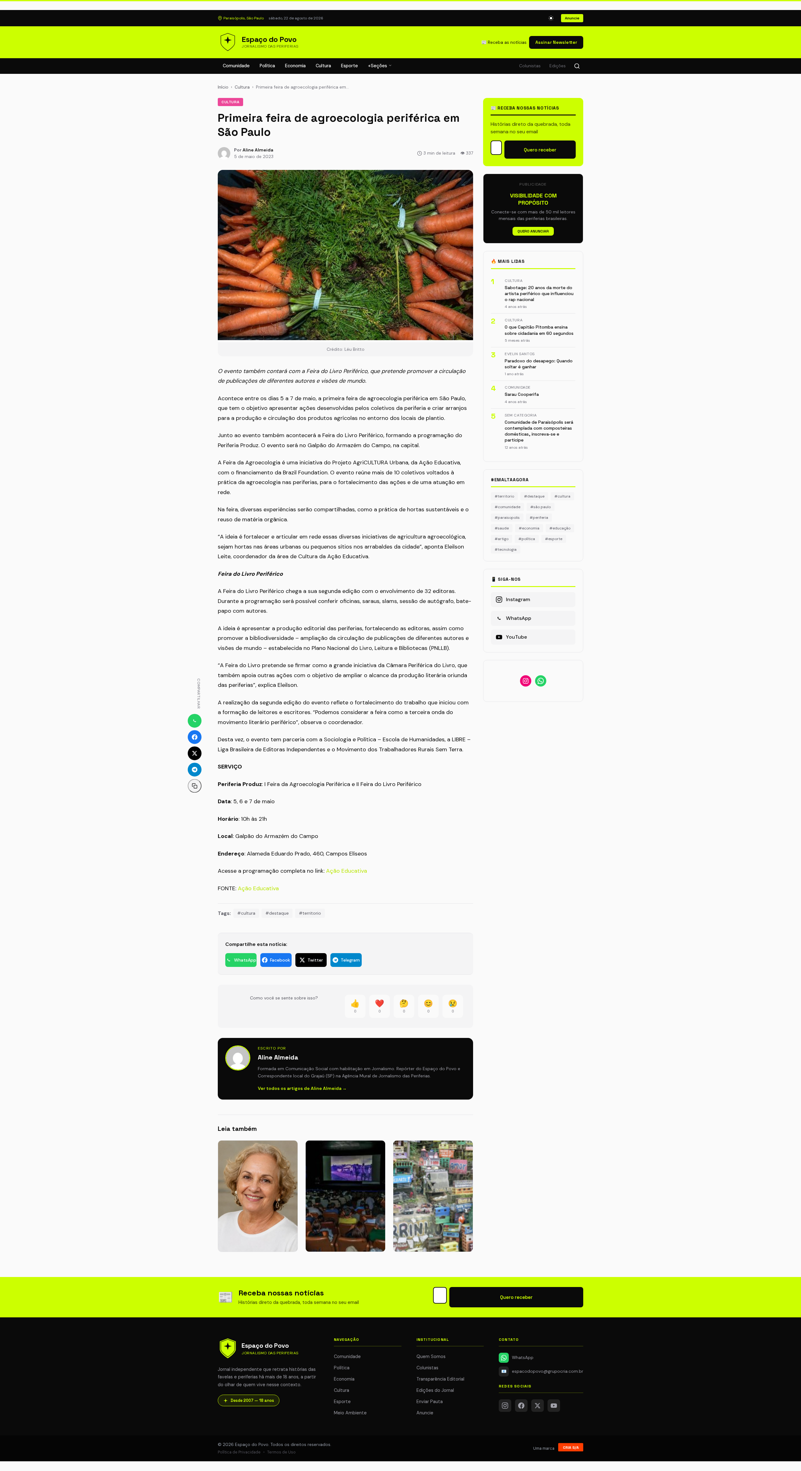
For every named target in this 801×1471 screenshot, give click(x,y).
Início (223, 87)
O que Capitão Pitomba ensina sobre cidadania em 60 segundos (539, 330)
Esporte (349, 66)
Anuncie (572, 18)
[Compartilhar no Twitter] (195, 753)
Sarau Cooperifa (522, 394)
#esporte (553, 538)
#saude (502, 528)
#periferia (539, 517)
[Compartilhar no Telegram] (195, 769)
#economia (529, 528)
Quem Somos (431, 1356)
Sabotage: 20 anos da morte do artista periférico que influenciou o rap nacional (539, 294)
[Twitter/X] (537, 1405)
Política (267, 66)
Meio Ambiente (350, 1413)
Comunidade (236, 66)
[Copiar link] (195, 786)
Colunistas (530, 66)
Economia (295, 66)
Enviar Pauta (429, 1401)
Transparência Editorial (440, 1379)
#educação (559, 528)
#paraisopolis (507, 517)
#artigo (501, 538)
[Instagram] (505, 1405)
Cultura (323, 66)
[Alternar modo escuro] (551, 18)
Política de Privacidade (239, 1452)
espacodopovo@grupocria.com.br (542, 1371)
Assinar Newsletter (556, 42)
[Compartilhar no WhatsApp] (195, 721)
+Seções (378, 66)
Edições (557, 66)
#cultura (246, 913)
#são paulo (540, 506)
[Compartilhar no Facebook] (195, 737)
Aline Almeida (257, 150)
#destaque (277, 913)
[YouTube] (554, 1405)
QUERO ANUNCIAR (533, 231)
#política (526, 538)
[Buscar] (577, 66)
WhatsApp (522, 1357)
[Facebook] (521, 1405)
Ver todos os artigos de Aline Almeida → (302, 1088)
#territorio (310, 913)
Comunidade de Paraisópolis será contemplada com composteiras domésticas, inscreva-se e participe (539, 431)
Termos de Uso (281, 1452)
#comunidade (507, 506)
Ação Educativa (346, 871)
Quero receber (540, 150)
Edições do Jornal (435, 1390)
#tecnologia (506, 549)
